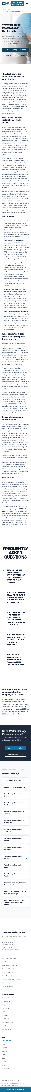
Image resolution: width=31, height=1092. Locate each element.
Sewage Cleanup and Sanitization (11, 979)
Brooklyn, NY (5, 1008)
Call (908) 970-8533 (15, 748)
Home (4, 9)
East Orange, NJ (6, 1029)
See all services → (7, 986)
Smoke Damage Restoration (10, 976)
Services (11, 9)
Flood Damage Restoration (9, 972)
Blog (3, 1058)
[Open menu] (27, 3)
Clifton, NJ (5, 1015)
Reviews (4, 1047)
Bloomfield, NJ (6, 1001)
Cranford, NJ (5, 1018)
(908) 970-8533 (7, 947)
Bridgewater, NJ (6, 1005)
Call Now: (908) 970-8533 (16, 1089)
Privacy (4, 1061)
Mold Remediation (7, 962)
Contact (4, 1054)
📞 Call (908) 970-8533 (15, 50)
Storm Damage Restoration (9, 983)
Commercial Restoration (9, 969)
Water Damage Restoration (9, 965)
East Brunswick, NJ (7, 1022)
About (3, 1044)
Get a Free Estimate (15, 55)
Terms (4, 1065)
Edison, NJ (5, 1025)
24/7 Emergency (7, 1040)
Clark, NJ (4, 1011)
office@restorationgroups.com (10, 949)
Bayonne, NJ (5, 998)
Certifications (5, 1051)
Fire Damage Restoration (9, 958)
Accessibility (5, 1068)
